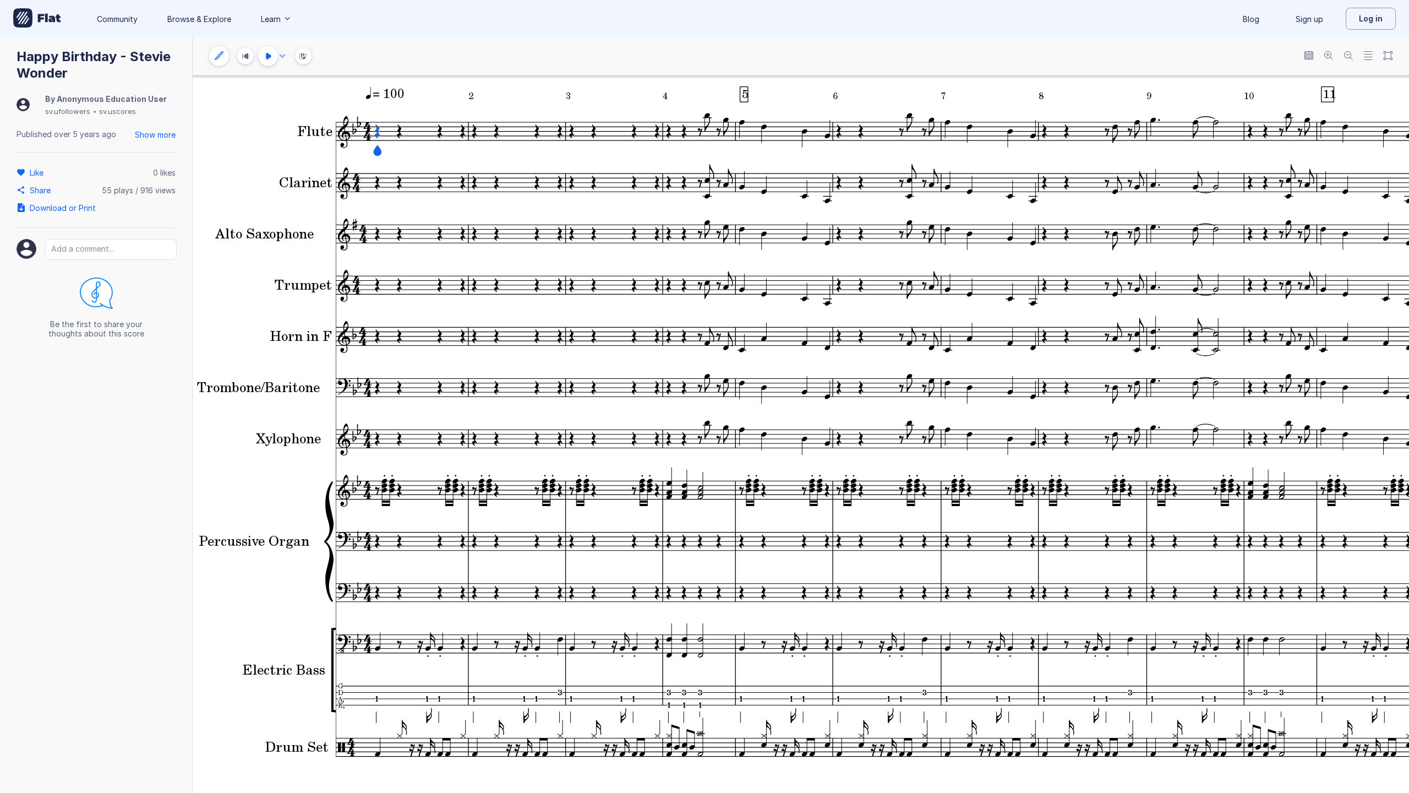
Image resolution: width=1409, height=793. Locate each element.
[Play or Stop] (268, 56)
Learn (271, 19)
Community (117, 19)
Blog (1251, 19)
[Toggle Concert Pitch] (1309, 56)
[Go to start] (245, 56)
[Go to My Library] (37, 18)
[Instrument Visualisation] (303, 56)
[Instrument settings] (219, 56)
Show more (155, 134)
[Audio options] (282, 56)
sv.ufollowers (67, 111)
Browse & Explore (199, 19)
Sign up (1309, 19)
